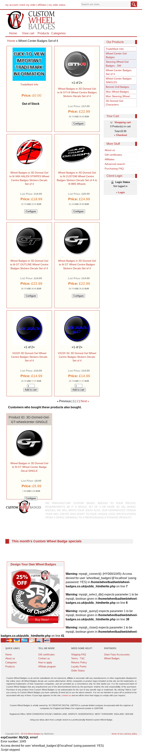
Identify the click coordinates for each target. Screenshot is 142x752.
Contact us (44, 658)
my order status (57, 5)
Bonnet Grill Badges (117, 86)
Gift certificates (113, 154)
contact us (66, 695)
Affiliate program (47, 666)
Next (84, 401)
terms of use (117, 734)
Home (13, 33)
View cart (28, 33)
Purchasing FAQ (114, 168)
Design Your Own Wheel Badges (33, 564)
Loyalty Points (79, 666)
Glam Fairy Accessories (117, 654)
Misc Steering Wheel (118, 96)
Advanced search (115, 163)
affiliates (42, 5)
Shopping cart (122, 122)
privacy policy (131, 734)
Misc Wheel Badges (117, 91)
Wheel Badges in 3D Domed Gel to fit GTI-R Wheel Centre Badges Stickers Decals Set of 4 (77, 92)
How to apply (45, 662)
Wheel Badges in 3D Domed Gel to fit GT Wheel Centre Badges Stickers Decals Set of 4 (77, 264)
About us (110, 150)
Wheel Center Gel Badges (116, 55)
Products (43, 33)
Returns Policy (79, 662)
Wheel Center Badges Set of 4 (118, 72)
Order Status (78, 670)
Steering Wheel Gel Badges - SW (117, 63)
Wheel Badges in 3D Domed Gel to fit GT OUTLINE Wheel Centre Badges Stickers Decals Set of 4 (29, 264)
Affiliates (109, 159)
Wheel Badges (112, 658)
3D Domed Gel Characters (114, 102)
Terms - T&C (78, 658)
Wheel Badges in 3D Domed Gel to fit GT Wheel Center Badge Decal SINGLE (29, 467)
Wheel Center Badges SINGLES (118, 80)
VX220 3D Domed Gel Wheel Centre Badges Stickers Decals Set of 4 (29, 357)
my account (11, 5)
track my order (28, 5)
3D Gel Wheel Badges (31, 734)
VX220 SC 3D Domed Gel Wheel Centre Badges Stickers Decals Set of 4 (77, 357)
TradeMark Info (115, 48)
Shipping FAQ (78, 654)
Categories (58, 33)
